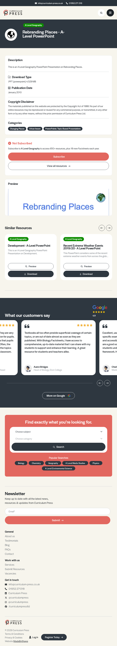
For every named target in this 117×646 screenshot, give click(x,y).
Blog (7, 545)
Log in (35, 637)
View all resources (57, 166)
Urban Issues (35, 128)
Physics (96, 463)
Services (9, 564)
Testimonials (11, 540)
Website (16, 641)
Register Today (52, 637)
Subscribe (59, 156)
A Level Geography (33, 25)
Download (32, 273)
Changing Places (17, 128)
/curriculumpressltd (19, 606)
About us (10, 536)
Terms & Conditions (14, 633)
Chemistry (36, 463)
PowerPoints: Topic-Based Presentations (63, 128)
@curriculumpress (18, 597)
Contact (9, 554)
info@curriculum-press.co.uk (50, 3)
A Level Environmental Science (58, 468)
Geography (53, 463)
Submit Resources (15, 569)
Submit (56, 520)
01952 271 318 (75, 3)
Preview (32, 266)
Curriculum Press (17, 593)
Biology (21, 463)
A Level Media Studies (75, 463)
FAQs (8, 549)
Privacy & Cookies (13, 637)
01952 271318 (17, 588)
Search (60, 447)
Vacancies (10, 573)
